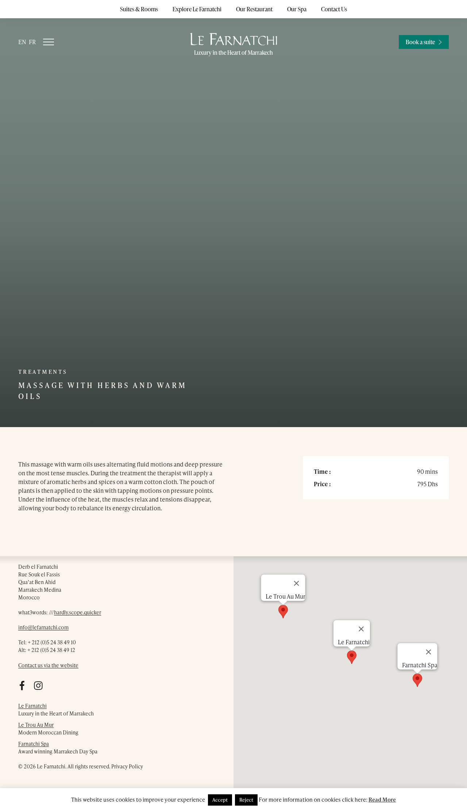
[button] (417, 680)
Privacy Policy (127, 766)
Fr (32, 42)
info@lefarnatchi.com (43, 627)
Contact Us (334, 9)
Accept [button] (220, 799)
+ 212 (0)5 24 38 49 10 (52, 642)
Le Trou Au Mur (36, 724)
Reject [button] (246, 799)
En (22, 42)
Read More (382, 799)
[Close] (428, 652)
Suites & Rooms (139, 9)
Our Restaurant (254, 9)
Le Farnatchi (32, 705)
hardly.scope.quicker (77, 612)
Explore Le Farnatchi (197, 9)
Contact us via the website (48, 665)
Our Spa (296, 9)
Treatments (42, 372)
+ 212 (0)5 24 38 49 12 (51, 649)
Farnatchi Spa (33, 743)
